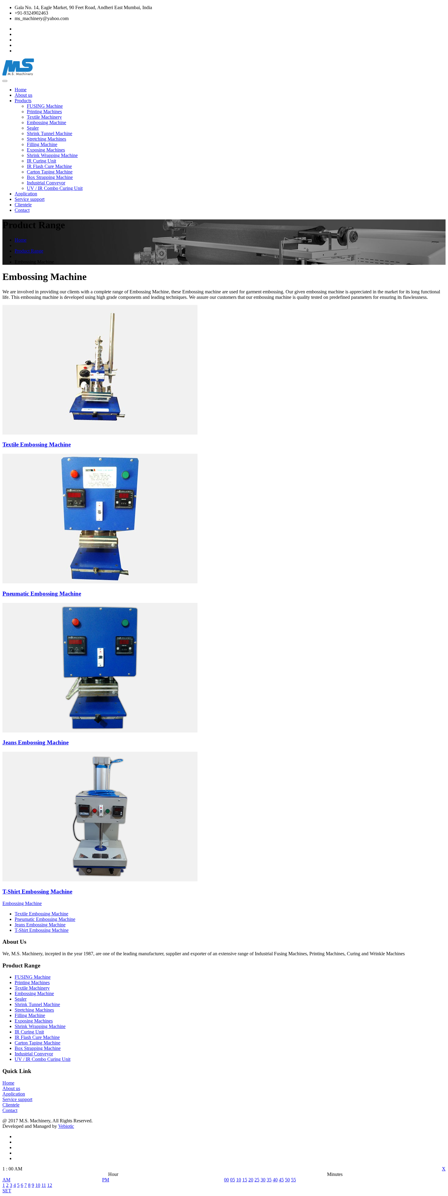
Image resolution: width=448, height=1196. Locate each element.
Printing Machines (44, 111)
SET (6, 1190)
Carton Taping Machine (50, 171)
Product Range (29, 251)
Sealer (33, 128)
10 (37, 1185)
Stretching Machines (46, 139)
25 (256, 1179)
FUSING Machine (45, 106)
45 (281, 1179)
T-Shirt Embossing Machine (42, 930)
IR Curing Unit (41, 160)
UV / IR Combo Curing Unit (55, 188)
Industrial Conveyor (46, 182)
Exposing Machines (46, 149)
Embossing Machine (46, 122)
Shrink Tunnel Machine (49, 133)
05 (232, 1179)
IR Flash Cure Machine (49, 166)
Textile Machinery (44, 117)
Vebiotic (66, 1126)
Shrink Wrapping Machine (52, 155)
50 (287, 1179)
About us (23, 95)
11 (43, 1185)
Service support (29, 199)
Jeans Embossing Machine (40, 924)
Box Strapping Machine (50, 177)
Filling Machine (42, 144)
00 (226, 1179)
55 (293, 1179)
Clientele (23, 204)
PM (105, 1179)
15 (244, 1179)
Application (26, 193)
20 (250, 1179)
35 (269, 1179)
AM (6, 1179)
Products (23, 100)
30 (263, 1179)
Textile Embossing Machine (41, 913)
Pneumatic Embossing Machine (45, 919)
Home (21, 89)
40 (275, 1179)
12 (49, 1185)
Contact (22, 210)
